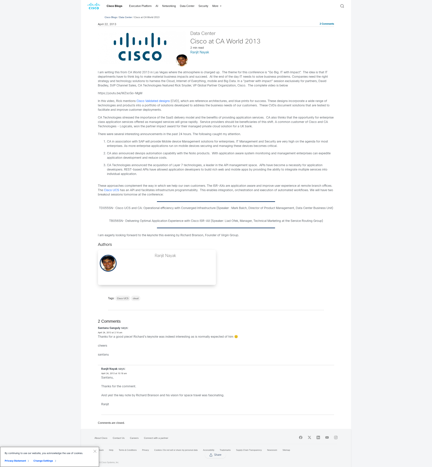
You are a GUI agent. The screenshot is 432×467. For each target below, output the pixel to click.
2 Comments (327, 24)
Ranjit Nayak (199, 52)
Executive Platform (140, 6)
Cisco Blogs (114, 6)
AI (157, 6)
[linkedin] (318, 437)
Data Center (187, 6)
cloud (136, 298)
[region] (49, 457)
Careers (134, 438)
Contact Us (119, 438)
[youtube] (327, 437)
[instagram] (336, 437)
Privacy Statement (15, 460)
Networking (169, 6)
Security (203, 6)
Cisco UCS (111, 190)
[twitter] (309, 437)
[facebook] (300, 437)
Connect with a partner (156, 438)
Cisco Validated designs (153, 101)
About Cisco (100, 438)
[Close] (95, 451)
